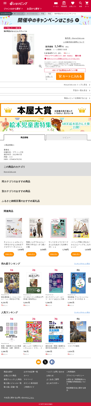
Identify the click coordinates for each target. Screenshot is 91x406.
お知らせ (50, 375)
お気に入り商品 (10, 375)
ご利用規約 (70, 372)
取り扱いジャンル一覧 (13, 383)
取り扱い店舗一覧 (11, 387)
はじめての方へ (52, 383)
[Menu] (5, 3)
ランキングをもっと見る (82, 263)
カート (26, 375)
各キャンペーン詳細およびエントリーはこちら (63, 58)
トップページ (5, 14)
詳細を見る (8, 254)
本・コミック (18, 14)
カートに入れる (70, 76)
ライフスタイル (32, 14)
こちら (31, 398)
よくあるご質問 (52, 379)
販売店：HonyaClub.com (74, 38)
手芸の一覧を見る (80, 90)
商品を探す (8, 372)
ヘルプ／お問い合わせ (55, 372)
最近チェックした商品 (13, 379)
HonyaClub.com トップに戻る (75, 85)
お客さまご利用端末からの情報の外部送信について (76, 381)
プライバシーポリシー (75, 375)
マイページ (28, 379)
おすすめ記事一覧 (31, 372)
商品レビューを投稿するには (75, 98)
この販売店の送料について (73, 42)
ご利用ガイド (29, 387)
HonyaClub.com (10, 172)
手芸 (42, 14)
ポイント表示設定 (31, 383)
